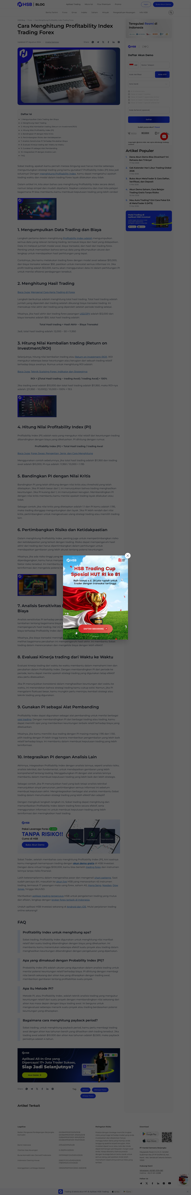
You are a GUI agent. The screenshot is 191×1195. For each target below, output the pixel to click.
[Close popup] (128, 556)
